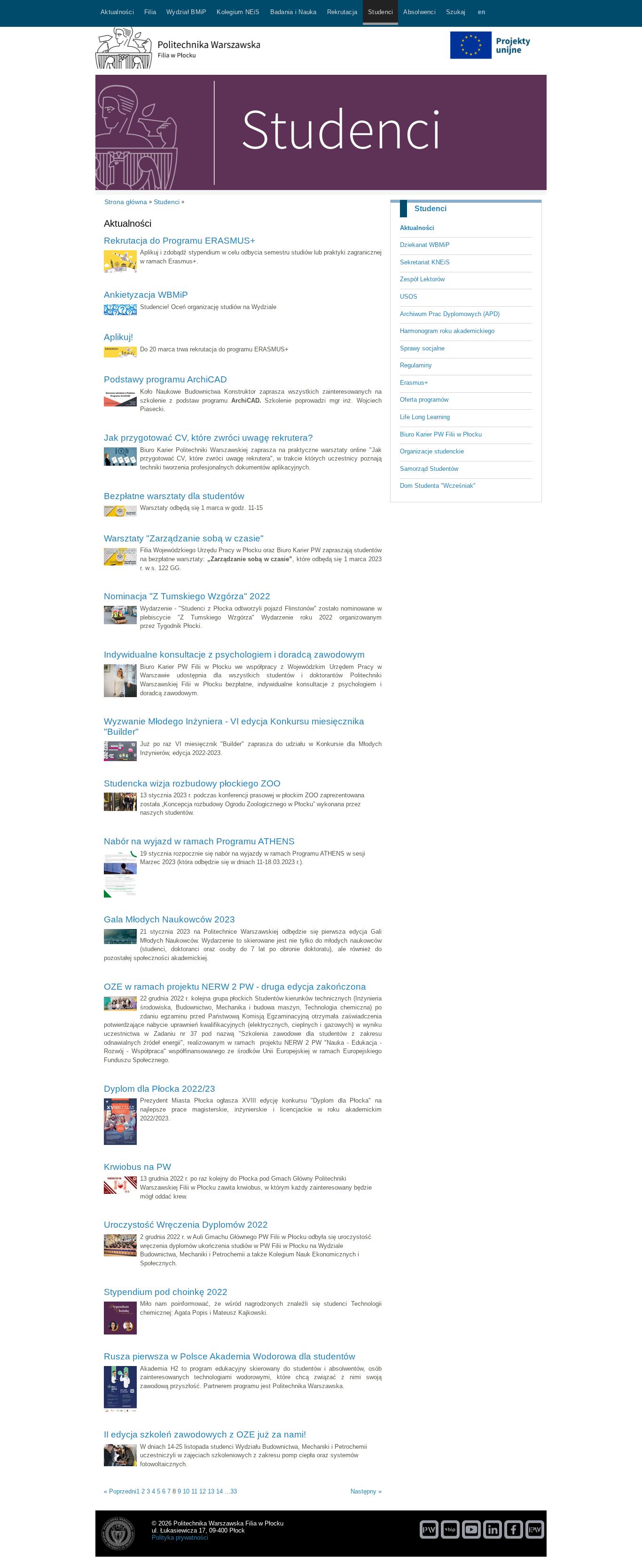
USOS (408, 296)
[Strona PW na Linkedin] (492, 1529)
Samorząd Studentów (429, 468)
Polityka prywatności (180, 1537)
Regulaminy (416, 365)
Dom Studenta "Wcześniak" (438, 485)
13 (211, 1491)
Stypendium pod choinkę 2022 (165, 1292)
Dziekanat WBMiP (425, 244)
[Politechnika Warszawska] (429, 1529)
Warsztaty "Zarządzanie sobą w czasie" (184, 538)
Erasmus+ (414, 382)
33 (233, 1491)
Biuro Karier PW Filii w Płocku (441, 434)
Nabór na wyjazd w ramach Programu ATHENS (199, 841)
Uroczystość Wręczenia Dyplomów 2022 (186, 1225)
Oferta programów (424, 399)
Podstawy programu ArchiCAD (165, 379)
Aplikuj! (118, 337)
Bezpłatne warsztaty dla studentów (174, 496)
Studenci (430, 209)
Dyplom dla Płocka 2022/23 (159, 1089)
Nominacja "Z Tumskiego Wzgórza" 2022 (187, 596)
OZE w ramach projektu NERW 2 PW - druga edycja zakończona (235, 987)
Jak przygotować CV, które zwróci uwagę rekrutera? (208, 438)
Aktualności (417, 227)
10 (186, 1491)
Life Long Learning (425, 417)
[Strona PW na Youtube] (471, 1529)
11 (194, 1491)
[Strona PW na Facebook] (513, 1529)
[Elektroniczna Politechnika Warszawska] (534, 1529)
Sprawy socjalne (422, 348)
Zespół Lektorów (422, 279)
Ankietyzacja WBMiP (146, 295)
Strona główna (125, 202)
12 (202, 1491)
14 (219, 1491)
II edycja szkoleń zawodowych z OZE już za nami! (205, 1434)
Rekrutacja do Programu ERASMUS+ (179, 241)
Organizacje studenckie (432, 451)
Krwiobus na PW (137, 1167)
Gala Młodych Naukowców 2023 (169, 919)
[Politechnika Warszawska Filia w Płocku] (177, 66)
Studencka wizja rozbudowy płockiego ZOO (192, 783)
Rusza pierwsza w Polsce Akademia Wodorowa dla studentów (229, 1356)
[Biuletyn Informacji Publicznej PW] (450, 1529)
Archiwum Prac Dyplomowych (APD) (450, 314)
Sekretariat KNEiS (425, 262)
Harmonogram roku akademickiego (447, 330)
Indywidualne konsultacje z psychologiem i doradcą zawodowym (234, 654)
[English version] (481, 13)
